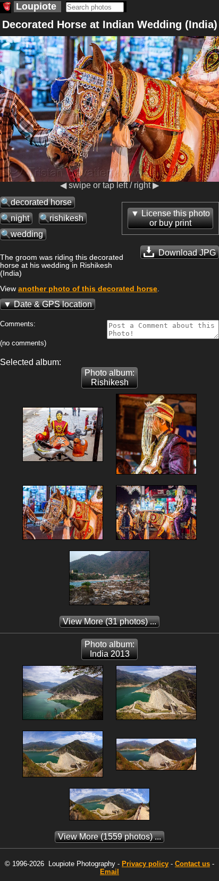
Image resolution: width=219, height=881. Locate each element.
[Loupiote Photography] (5, 7)
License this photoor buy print (175, 218)
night (20, 218)
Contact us (192, 864)
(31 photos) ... (109, 621)
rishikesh (66, 218)
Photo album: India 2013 (109, 649)
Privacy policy (145, 864)
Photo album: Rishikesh (109, 377)
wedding (27, 234)
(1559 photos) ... (109, 836)
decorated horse (41, 202)
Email (109, 872)
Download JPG (186, 252)
